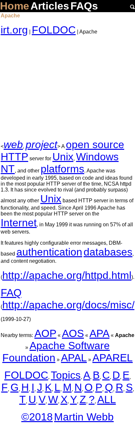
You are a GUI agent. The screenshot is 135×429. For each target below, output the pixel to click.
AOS (73, 333)
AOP (45, 333)
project (41, 144)
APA (99, 333)
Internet (19, 223)
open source (95, 144)
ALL (106, 399)
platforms (62, 169)
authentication (49, 252)
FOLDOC (54, 30)
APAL (74, 358)
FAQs (84, 6)
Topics (66, 375)
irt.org (14, 30)
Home (14, 6)
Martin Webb (84, 417)
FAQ (11, 293)
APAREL (112, 358)
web (13, 144)
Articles (49, 6)
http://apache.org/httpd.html (66, 275)
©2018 (37, 417)
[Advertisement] (67, 87)
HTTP (14, 157)
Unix (62, 157)
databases (108, 252)
